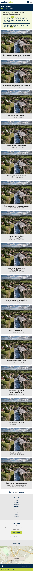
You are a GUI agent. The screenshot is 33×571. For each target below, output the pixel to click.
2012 (8, 18)
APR (14, 25)
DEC (15, 26)
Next (20, 492)
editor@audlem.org (18, 537)
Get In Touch (16, 533)
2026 (8, 21)
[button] (30, 2)
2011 (5, 18)
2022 (19, 20)
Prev (13, 492)
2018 (5, 20)
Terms (16, 512)
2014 (15, 18)
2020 (12, 20)
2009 (20, 17)
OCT (8, 26)
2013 (12, 18)
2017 (26, 18)
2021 (16, 20)
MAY (18, 25)
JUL (24, 25)
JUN (21, 25)
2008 (16, 17)
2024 (27, 20)
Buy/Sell (16, 506)
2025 (5, 21)
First (10, 492)
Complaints (16, 516)
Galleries (16, 502)
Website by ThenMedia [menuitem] (25, 566)
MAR (11, 25)
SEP (5, 26)
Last (23, 492)
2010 (24, 17)
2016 (23, 18)
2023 (23, 20)
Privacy (16, 514)
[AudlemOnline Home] (7, 2)
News (6, 8)
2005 (5, 17)
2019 (8, 20)
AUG (27, 25)
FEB (8, 25)
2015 (19, 18)
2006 (8, 17)
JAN (5, 25)
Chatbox (16, 504)
